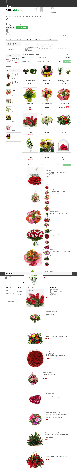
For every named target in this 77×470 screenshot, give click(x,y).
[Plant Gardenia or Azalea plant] (30, 71)
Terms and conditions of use (21, 292)
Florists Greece (8, 33)
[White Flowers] (8, 109)
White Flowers (14, 106)
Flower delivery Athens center (41, 39)
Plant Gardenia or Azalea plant (30, 80)
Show (38, 57)
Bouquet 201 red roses (50, 351)
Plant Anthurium (30, 103)
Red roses (30, 128)
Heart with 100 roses (50, 393)
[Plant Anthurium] (30, 94)
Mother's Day (8, 34)
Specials (9, 55)
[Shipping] (8, 101)
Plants (7, 31)
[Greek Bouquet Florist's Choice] (8, 136)
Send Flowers (11, 39)
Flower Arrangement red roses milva (52, 432)
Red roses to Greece (16, 73)
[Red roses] (30, 120)
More (25, 51)
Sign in (7, 0)
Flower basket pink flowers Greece (52, 189)
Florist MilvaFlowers (10, 49)
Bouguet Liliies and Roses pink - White (15, 125)
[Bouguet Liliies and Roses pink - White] (8, 127)
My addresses (30, 290)
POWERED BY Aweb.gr (12, 301)
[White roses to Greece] (30, 145)
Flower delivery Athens (31, 39)
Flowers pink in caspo (47, 372)
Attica (25, 39)
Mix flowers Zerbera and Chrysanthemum (16, 90)
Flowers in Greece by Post (10, 293)
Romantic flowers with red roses (52, 452)
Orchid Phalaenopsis (16, 58)
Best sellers (10, 70)
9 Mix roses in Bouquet (47, 103)
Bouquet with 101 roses (50, 230)
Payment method (19, 291)
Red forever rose (63, 153)
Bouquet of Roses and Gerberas (52, 311)
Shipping (13, 98)
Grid (68, 58)
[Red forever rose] (64, 145)
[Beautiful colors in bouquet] (8, 117)
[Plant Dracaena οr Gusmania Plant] (64, 71)
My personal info (30, 291)
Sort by (23, 57)
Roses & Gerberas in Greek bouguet (53, 412)
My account (31, 287)
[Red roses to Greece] (8, 76)
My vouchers (30, 293)
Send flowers (8, 30)
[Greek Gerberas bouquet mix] (64, 120)
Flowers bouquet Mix (16, 81)
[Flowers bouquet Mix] (8, 84)
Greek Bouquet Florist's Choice (15, 134)
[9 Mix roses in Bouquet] (47, 94)
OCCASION (7, 32)
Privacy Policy (19, 294)
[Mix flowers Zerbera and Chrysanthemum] (8, 92)
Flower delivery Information (11, 44)
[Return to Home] (7, 39)
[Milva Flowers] (16, 10)
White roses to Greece (30, 153)
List (70, 58)
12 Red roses (48, 170)
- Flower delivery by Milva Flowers (21, 301)
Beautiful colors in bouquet (47, 153)
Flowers (7, 290)
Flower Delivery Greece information (13, 47)
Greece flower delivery (18, 39)
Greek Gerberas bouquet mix (64, 128)
